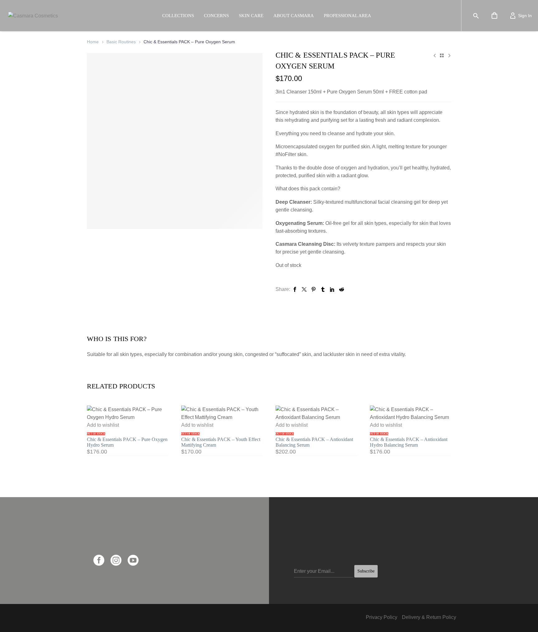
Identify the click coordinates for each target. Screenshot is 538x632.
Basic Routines (121, 41)
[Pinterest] (313, 289)
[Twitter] (304, 289)
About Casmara (293, 15)
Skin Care (251, 15)
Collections (178, 15)
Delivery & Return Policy (429, 617)
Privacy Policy (381, 617)
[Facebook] (295, 289)
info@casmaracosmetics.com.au (129, 545)
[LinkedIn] (332, 289)
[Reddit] (341, 289)
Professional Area (347, 15)
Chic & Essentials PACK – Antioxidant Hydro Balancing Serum (408, 442)
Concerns (216, 15)
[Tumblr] (323, 289)
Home (93, 41)
